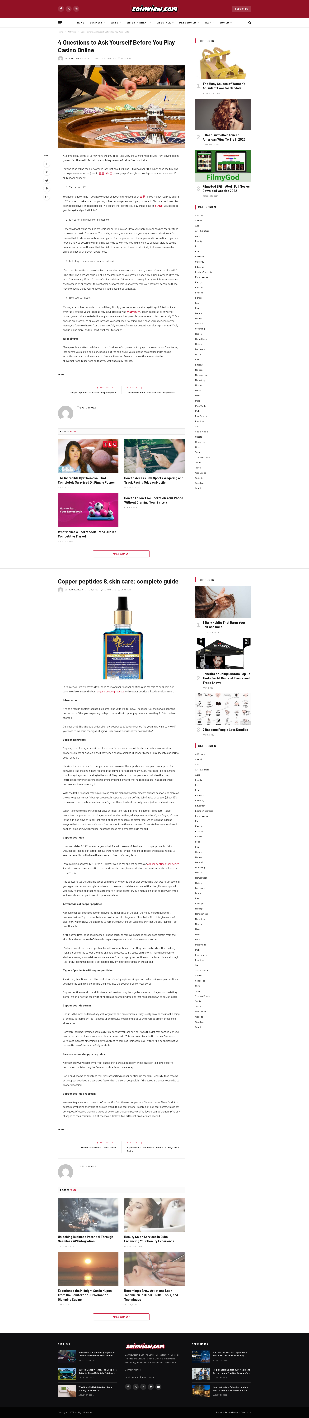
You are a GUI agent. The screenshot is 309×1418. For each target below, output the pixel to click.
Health (198, 333)
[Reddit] (46, 180)
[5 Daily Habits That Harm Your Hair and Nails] (223, 602)
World (224, 22)
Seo (197, 426)
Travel (198, 467)
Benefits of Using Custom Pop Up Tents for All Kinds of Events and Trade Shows (226, 678)
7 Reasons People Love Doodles (225, 730)
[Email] (46, 197)
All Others (200, 215)
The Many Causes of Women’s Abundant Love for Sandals (224, 86)
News (198, 395)
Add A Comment (121, 553)
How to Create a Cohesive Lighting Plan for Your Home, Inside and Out (230, 1389)
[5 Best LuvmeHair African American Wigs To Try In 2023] (223, 114)
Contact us (246, 1412)
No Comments (110, 58)
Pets (197, 400)
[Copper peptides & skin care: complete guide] (121, 638)
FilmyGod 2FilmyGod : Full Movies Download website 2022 (226, 188)
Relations (199, 421)
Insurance (200, 349)
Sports (198, 436)
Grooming (200, 328)
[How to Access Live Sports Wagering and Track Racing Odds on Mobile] (154, 456)
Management (201, 375)
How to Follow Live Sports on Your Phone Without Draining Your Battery (153, 500)
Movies (198, 385)
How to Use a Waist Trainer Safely (98, 1147)
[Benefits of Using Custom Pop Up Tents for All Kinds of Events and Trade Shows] (223, 653)
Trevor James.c (75, 58)
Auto (197, 236)
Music (198, 390)
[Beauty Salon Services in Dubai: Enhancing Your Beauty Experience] (154, 1215)
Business (96, 22)
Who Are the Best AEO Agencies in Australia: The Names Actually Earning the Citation (230, 1354)
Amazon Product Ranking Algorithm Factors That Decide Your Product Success (97, 1354)
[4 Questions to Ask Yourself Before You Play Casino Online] (121, 106)
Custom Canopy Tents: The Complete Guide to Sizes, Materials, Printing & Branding (98, 1371)
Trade (198, 462)
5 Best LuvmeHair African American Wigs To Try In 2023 (224, 137)
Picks (198, 411)
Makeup (199, 369)
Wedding (199, 483)
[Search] (249, 22)
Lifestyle (164, 22)
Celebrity (199, 261)
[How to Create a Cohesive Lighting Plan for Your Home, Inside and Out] (201, 1391)
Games (198, 318)
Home (80, 22)
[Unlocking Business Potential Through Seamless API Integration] (88, 1215)
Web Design (200, 472)
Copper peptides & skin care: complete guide (93, 392)
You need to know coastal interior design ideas (151, 392)
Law (197, 359)
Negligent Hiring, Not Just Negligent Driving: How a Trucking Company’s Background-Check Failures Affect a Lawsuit (231, 1371)
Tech (208, 22)
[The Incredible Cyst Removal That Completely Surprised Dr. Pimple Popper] (88, 456)
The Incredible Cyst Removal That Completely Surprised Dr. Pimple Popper (86, 480)
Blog (197, 251)
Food (197, 302)
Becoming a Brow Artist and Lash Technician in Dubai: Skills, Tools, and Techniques (151, 1295)
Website (199, 478)
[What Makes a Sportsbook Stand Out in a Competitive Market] (88, 510)
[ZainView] (154, 9)
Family (198, 282)
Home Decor (201, 339)
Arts (114, 22)
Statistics (200, 441)
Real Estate (201, 416)
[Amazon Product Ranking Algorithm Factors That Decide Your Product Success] (67, 1356)
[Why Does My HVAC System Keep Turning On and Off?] (67, 1391)
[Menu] (60, 22)
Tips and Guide (202, 457)
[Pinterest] (46, 188)
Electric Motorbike (204, 272)
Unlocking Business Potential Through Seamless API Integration (85, 1239)
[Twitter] (46, 172)
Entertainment (137, 22)
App (197, 225)
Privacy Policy (231, 1412)
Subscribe (241, 9)
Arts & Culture (202, 230)
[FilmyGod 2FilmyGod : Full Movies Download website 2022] (223, 166)
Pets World (187, 22)
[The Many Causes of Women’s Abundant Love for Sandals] (223, 63)
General (199, 323)
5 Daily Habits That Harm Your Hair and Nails (224, 625)
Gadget (199, 313)
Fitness (198, 297)
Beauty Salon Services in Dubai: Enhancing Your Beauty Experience (149, 1239)
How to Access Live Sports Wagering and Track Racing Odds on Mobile (153, 480)
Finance (199, 292)
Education (200, 266)
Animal (198, 220)
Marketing (200, 380)
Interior (198, 354)
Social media (201, 431)
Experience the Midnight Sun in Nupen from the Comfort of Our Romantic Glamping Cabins (85, 1295)
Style (197, 447)
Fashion (199, 287)
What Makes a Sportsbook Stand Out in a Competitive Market (87, 534)
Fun (197, 308)
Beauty (198, 241)
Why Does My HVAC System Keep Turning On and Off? (95, 1389)
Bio (196, 246)
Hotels (198, 344)
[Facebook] (46, 164)
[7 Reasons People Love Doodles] (223, 709)
